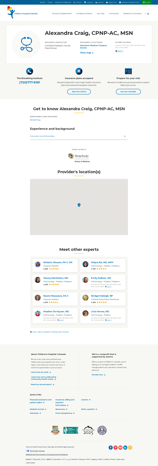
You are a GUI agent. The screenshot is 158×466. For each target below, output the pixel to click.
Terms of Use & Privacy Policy (36, 447)
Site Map (51, 447)
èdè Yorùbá (31, 463)
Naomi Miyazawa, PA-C (55, 296)
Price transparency (64, 413)
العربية (68, 459)
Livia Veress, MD (100, 311)
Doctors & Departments (62, 14)
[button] (79, 205)
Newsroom (60, 409)
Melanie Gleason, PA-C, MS (57, 262)
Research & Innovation (132, 14)
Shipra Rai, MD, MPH (102, 262)
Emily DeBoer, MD (101, 278)
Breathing (35, 120)
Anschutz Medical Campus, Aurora (93, 46)
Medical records (37, 409)
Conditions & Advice (84, 14)
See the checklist (128, 92)
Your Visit (100, 14)
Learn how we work (39, 372)
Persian (113, 459)
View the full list (79, 92)
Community (114, 14)
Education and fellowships (42, 136)
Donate (147, 2)
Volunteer (34, 413)
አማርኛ (63, 459)
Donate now (97, 375)
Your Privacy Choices (37, 451)
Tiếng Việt (36, 459)
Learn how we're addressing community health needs (43, 378)
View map (85, 52)
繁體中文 (49, 459)
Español (42, 2)
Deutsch (75, 459)
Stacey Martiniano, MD (55, 278)
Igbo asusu (121, 459)
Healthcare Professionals (63, 2)
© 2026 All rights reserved (64, 447)
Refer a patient (88, 409)
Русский (57, 459)
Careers (50, 2)
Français (82, 459)
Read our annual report (41, 384)
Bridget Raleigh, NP (102, 296)
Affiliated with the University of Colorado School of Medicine (47, 454)
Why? (120, 51)
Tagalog (94, 459)
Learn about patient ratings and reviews (50, 332)
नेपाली (87, 459)
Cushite (106, 459)
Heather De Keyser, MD (56, 311)
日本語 (100, 459)
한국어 (43, 459)
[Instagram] (130, 447)
